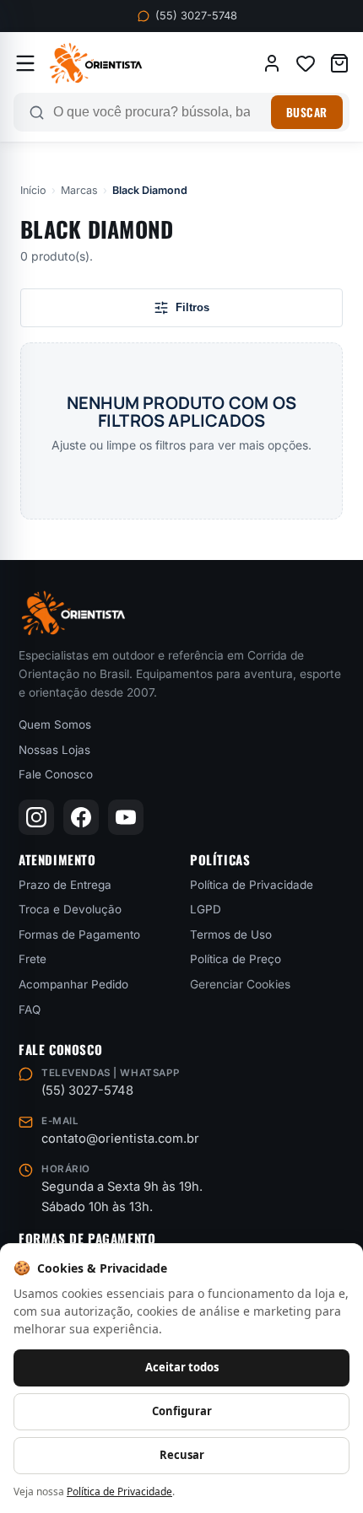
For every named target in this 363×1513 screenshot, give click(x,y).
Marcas (79, 190)
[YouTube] (126, 817)
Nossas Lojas (54, 749)
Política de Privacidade (251, 884)
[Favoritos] (305, 63)
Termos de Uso (231, 934)
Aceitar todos (182, 1367)
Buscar (307, 112)
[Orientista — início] (96, 63)
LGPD (205, 909)
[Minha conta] (272, 63)
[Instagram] (36, 817)
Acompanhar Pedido (73, 984)
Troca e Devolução (70, 909)
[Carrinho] (339, 63)
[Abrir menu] (25, 63)
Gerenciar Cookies (240, 984)
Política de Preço (235, 959)
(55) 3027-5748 (196, 15)
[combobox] (158, 112)
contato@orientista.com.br (120, 1138)
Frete (32, 959)
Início (33, 190)
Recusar (182, 1454)
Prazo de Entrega (65, 884)
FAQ (30, 1009)
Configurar (182, 1411)
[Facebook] (81, 817)
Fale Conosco (56, 774)
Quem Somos (55, 724)
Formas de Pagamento (79, 934)
